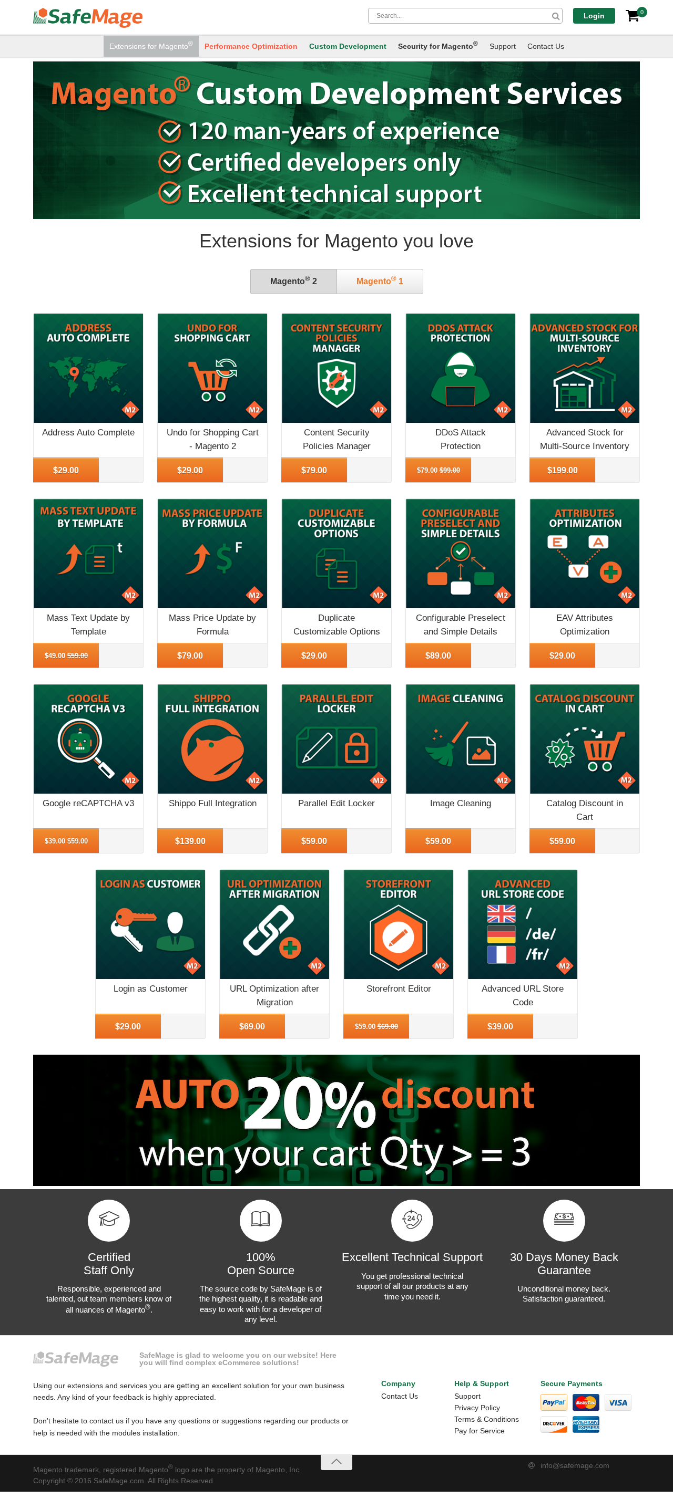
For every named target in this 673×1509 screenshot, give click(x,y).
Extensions (151, 45)
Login (594, 16)
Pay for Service (479, 1431)
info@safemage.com (575, 1465)
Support (503, 46)
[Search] (556, 16)
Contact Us (545, 46)
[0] (632, 16)
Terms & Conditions (486, 1419)
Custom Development (347, 46)
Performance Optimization (251, 46)
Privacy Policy (477, 1407)
